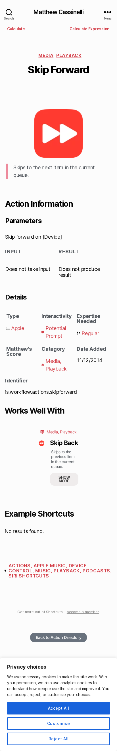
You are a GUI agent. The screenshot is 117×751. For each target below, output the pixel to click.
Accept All (58, 708)
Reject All (59, 738)
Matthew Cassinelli (58, 12)
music (43, 571)
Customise (58, 723)
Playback (68, 55)
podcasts (96, 571)
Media (45, 55)
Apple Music (50, 565)
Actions (19, 565)
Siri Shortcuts (29, 576)
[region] (58, 704)
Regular (90, 333)
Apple (17, 328)
